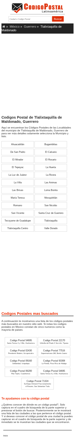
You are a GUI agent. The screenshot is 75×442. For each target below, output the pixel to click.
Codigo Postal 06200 (21, 372)
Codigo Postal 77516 (54, 351)
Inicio (5, 436)
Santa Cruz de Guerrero (50, 213)
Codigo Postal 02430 (21, 351)
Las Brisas (17, 190)
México (14, 26)
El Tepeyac (18, 167)
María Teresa (18, 198)
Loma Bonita (51, 190)
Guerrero (30, 26)
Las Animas (51, 182)
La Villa (18, 182)
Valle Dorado (51, 228)
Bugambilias (50, 144)
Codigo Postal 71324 (37, 383)
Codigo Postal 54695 (21, 341)
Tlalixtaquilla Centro (17, 228)
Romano (17, 205)
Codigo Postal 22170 (54, 341)
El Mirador (17, 159)
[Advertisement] (37, 75)
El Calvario (51, 152)
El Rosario (50, 159)
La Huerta (51, 167)
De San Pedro (17, 152)
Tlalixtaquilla (50, 220)
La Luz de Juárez (18, 175)
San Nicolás (50, 205)
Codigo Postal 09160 (21, 362)
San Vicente (17, 213)
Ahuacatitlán (17, 144)
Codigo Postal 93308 (54, 362)
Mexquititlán (50, 198)
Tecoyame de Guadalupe (18, 220)
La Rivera (51, 175)
